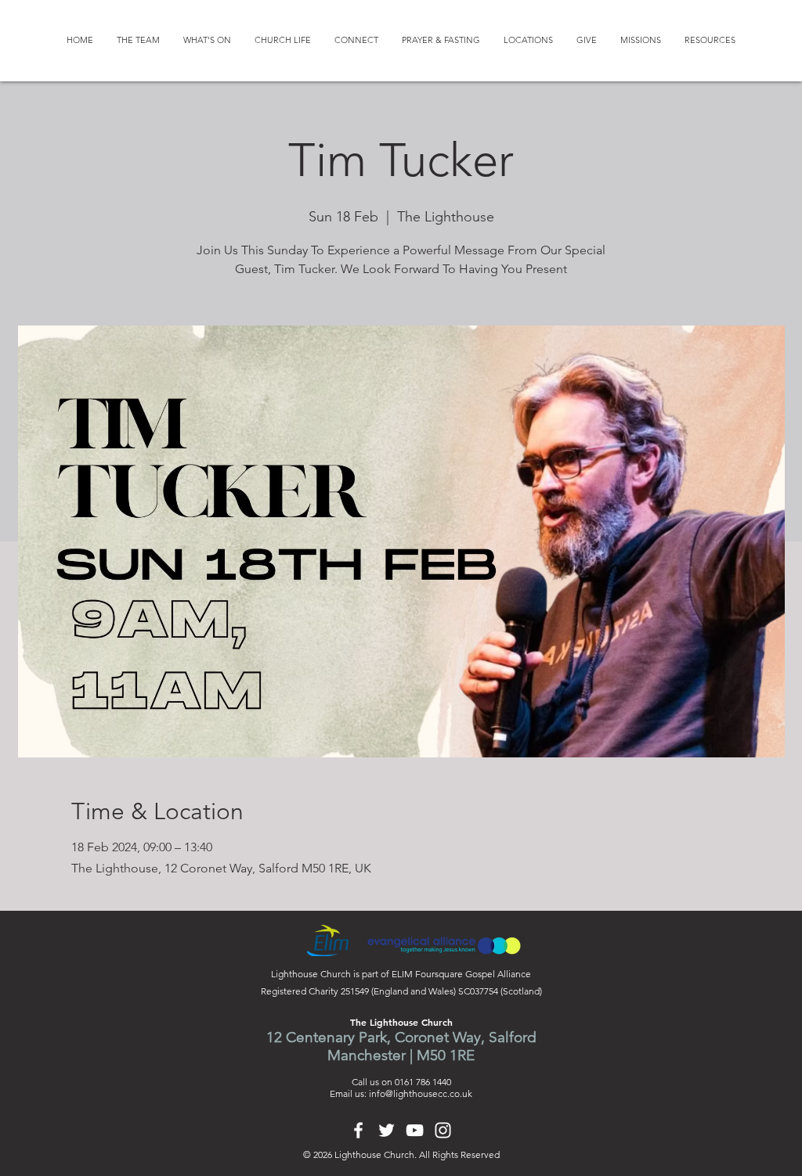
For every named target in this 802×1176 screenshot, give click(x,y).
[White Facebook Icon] (358, 1130)
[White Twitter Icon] (386, 1130)
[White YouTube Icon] (414, 1130)
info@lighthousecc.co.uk (420, 1093)
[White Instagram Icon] (442, 1130)
